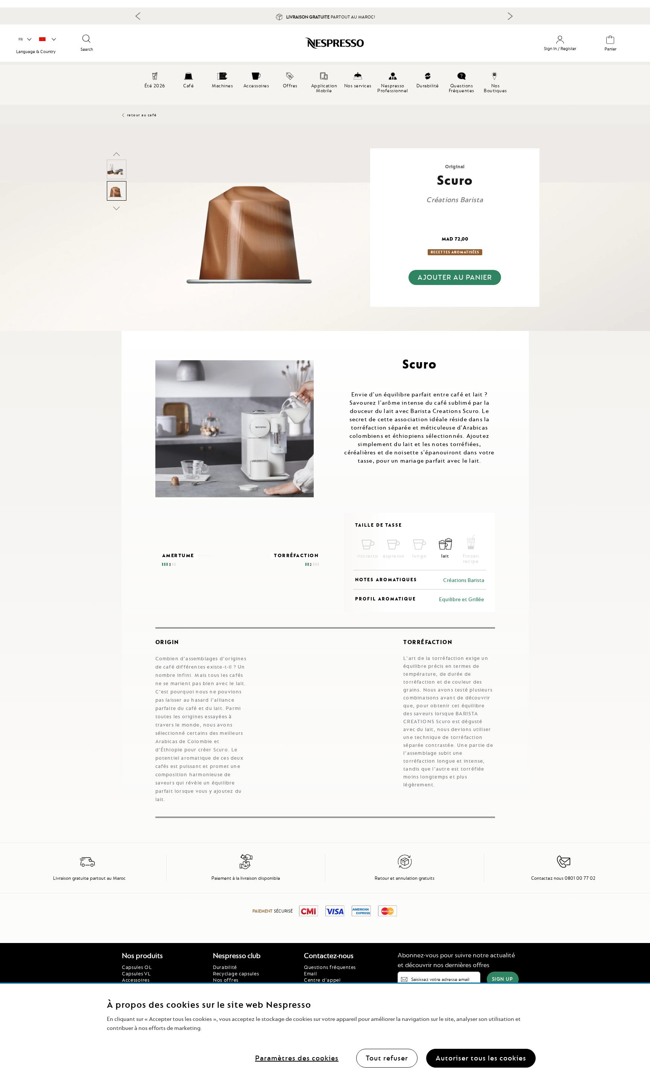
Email (310, 973)
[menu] (325, 85)
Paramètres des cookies (297, 1057)
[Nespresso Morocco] (278, 46)
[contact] (563, 867)
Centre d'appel (322, 980)
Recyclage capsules (236, 973)
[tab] (123, 334)
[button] (24, 39)
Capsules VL (136, 973)
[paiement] (246, 867)
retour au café (142, 115)
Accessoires (136, 980)
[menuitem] (188, 79)
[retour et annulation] (404, 867)
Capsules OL (137, 967)
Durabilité (225, 967)
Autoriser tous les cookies (481, 1057)
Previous (138, 16)
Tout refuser (387, 1057)
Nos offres (225, 980)
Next (510, 16)
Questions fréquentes (330, 967)
